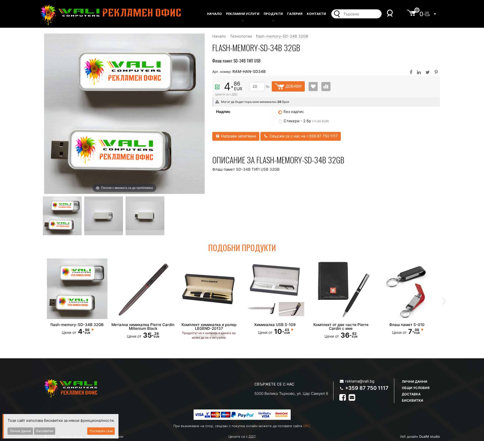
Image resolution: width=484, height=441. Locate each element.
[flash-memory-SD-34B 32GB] (62, 215)
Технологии (241, 36)
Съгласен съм (101, 431)
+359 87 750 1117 (366, 388)
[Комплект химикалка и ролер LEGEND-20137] (209, 288)
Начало (219, 36)
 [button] (444, 300)
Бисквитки (412, 400)
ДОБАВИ (293, 86)
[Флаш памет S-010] (407, 288)
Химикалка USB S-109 (275, 325)
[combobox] (361, 14)
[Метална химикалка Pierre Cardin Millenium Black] (143, 288)
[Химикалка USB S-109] (275, 288)
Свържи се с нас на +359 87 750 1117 (303, 136)
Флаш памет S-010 (407, 325)
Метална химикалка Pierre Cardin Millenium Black (142, 326)
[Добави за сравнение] (325, 86)
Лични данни (414, 381)
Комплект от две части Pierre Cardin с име (341, 326)
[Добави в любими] (313, 86)
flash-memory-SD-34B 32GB (282, 36)
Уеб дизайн (420, 436)
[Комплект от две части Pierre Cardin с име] (341, 288)
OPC (306, 426)
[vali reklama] (110, 14)
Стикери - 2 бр (306, 121)
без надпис (294, 111)
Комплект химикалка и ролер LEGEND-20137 (209, 326)
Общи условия (416, 388)
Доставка (411, 394)
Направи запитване (238, 136)
